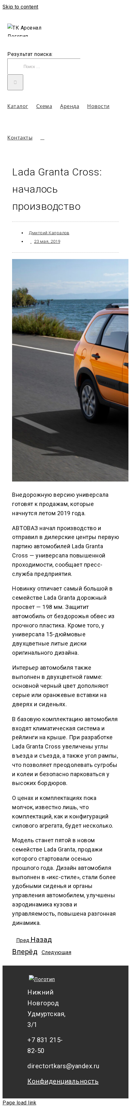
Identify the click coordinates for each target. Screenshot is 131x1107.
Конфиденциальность (49, 1081)
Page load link (19, 1103)
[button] (42, 137)
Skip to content (20, 7)
